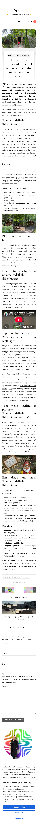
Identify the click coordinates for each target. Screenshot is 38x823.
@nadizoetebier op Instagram (16, 566)
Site (3, 664)
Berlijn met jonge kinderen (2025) (19, 617)
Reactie (5, 686)
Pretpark (26, 577)
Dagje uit (8, 577)
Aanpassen (19, 813)
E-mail (5, 654)
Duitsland (17, 577)
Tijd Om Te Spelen (19, 8)
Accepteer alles (19, 807)
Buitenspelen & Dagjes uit (19, 55)
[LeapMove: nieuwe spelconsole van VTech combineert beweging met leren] (7, 590)
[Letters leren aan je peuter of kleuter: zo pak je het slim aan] (31, 590)
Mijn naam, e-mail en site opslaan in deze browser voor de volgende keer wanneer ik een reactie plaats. (19, 679)
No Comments (19, 582)
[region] (19, 801)
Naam (5, 644)
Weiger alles (19, 818)
